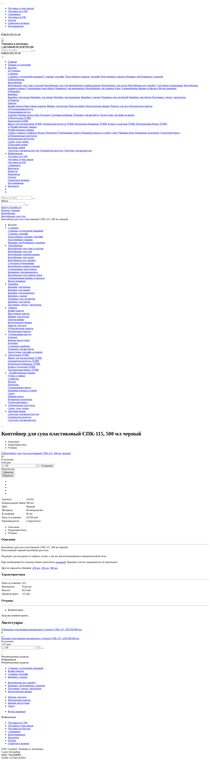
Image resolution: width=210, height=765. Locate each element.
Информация (15, 153)
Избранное (8, 475)
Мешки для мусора (57, 106)
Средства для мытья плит (78, 150)
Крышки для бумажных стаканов (144, 76)
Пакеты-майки (77, 106)
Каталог (12, 67)
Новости (13, 171)
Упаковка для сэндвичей (114, 97)
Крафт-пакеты (16, 106)
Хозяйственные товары (21, 129)
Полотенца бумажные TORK (91, 123)
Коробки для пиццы (19, 97)
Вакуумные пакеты (35, 106)
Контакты (13, 168)
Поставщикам (15, 26)
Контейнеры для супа (56, 85)
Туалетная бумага (170, 132)
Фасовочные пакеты (141, 106)
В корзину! (47, 466)
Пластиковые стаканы (113, 76)
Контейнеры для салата (114, 85)
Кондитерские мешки (98, 106)
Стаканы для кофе (54, 76)
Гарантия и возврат (19, 23)
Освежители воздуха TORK (59, 123)
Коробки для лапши (42, 97)
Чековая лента (127, 132)
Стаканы (13, 73)
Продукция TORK (18, 121)
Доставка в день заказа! (21, 8)
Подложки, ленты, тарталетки (169, 97)
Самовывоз (14, 14)
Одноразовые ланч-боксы (40, 88)
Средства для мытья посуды (23, 150)
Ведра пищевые (168, 88)
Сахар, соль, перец (18, 141)
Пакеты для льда (119, 106)
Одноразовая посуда (19, 112)
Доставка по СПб (17, 11)
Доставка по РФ (17, 17)
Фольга (42, 132)
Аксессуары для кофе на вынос (117, 115)
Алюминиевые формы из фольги (139, 88)
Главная (12, 61)
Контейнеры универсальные (85, 85)
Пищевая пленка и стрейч (96, 132)
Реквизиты (14, 174)
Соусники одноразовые (170, 85)
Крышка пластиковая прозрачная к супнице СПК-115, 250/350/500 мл (40, 638)
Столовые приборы (62, 115)
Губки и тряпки (17, 132)
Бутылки (45, 115)
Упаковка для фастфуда (86, 115)
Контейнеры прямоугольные (24, 266)
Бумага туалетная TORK (122, 123)
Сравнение (8, 472)
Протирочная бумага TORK (151, 123)
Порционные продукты (21, 138)
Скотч (114, 132)
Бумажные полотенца (147, 132)
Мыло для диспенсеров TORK (25, 123)
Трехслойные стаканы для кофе (82, 76)
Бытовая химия (16, 147)
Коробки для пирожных (67, 97)
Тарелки (12, 115)
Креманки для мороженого (70, 88)
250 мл (36, 568)
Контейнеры (15, 82)
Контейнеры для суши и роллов (25, 85)
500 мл (54, 568)
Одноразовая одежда (69, 132)
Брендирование (16, 734)
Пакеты (12, 103)
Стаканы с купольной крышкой (25, 76)
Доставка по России (19, 728)
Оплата (12, 20)
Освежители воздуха (51, 150)
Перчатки (51, 132)
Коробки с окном (90, 97)
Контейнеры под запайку (142, 85)
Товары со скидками (19, 64)
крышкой (61, 562)
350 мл (45, 568)
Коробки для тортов (140, 97)
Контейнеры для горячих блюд (103, 88)
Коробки (13, 94)
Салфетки (32, 132)
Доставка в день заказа (20, 159)
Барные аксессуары (29, 115)
